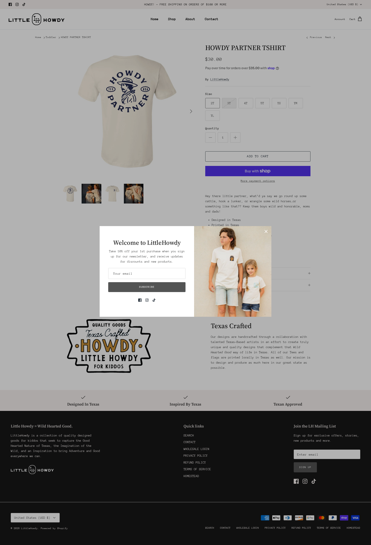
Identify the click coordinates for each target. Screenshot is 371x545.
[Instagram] (147, 300)
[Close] (266, 231)
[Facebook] (139, 300)
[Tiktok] (154, 300)
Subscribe (147, 286)
